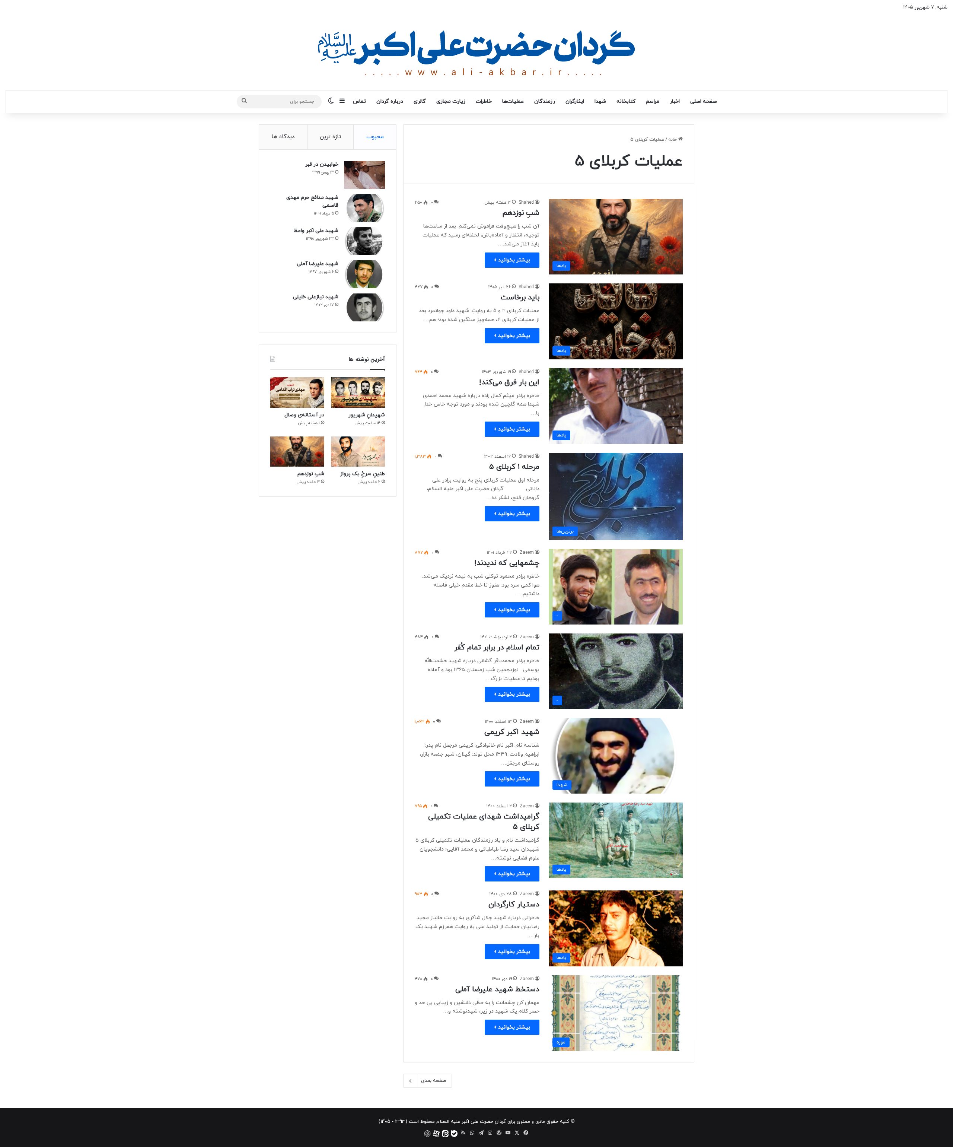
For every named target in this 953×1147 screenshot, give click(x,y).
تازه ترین (330, 137)
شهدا (600, 101)
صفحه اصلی (703, 101)
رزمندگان (544, 101)
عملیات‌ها (513, 101)
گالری (420, 101)
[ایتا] (445, 1133)
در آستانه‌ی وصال (304, 415)
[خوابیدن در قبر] (364, 175)
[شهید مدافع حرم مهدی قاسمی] (364, 208)
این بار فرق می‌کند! (509, 382)
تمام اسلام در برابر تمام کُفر (496, 647)
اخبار (675, 101)
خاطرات (484, 101)
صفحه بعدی (433, 1080)
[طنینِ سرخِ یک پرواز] (358, 451)
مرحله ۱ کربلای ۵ (514, 467)
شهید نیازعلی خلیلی (315, 297)
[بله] (454, 1133)
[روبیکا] (427, 1133)
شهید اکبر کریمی (511, 732)
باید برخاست (520, 297)
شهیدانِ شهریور (366, 415)
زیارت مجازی (450, 101)
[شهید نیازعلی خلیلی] (364, 307)
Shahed (526, 203)
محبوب (375, 137)
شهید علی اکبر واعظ (316, 230)
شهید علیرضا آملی (317, 263)
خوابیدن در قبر (321, 164)
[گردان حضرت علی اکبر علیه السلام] (476, 52)
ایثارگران (574, 101)
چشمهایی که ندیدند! (506, 563)
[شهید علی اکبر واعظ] (364, 241)
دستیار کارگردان (513, 904)
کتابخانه (625, 101)
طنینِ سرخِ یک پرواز (362, 473)
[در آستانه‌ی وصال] (297, 392)
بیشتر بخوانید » (512, 260)
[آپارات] (436, 1133)
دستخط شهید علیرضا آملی (497, 989)
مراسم (652, 101)
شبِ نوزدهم (520, 213)
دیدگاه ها (282, 137)
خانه (673, 139)
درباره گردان (389, 101)
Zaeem (527, 553)
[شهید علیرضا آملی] (364, 274)
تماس (359, 101)
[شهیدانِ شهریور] (358, 392)
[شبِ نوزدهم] (297, 451)
